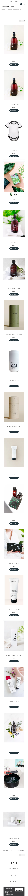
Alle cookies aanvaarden (19, 889)
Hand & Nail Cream (14, 701)
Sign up (16, 1)
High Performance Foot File (14, 792)
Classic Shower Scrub (14, 288)
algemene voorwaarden (9, 894)
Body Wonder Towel (14, 197)
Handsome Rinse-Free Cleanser (14, 747)
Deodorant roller (14, 380)
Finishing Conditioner (14, 609)
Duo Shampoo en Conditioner (14, 517)
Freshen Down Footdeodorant (14, 655)
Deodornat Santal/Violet (14, 426)
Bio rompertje (14, 150)
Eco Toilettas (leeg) (14, 563)
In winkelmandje (13, 64)
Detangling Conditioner (14, 472)
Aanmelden (11, 1)
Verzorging (7, 6)
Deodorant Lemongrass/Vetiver (14, 334)
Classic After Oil (14, 242)
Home (2, 6)
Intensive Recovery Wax (14, 838)
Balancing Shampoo (14, 58)
